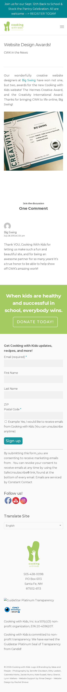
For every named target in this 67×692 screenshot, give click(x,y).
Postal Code (12, 409)
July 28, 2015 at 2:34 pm (14, 236)
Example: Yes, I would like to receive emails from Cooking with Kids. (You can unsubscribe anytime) (33, 426)
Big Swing (29, 80)
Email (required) (15, 357)
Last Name (11, 388)
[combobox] (33, 525)
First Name (11, 372)
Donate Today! (35, 322)
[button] (62, 26)
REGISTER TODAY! (43, 13)
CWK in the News (16, 52)
